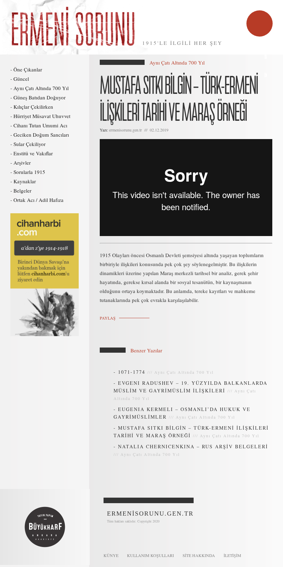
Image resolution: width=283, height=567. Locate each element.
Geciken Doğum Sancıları (41, 134)
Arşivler (22, 162)
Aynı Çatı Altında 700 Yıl (41, 88)
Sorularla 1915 (29, 171)
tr (265, 57)
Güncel (21, 78)
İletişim (232, 555)
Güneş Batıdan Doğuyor (39, 97)
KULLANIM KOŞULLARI (150, 555)
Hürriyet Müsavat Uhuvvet (41, 116)
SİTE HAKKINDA (199, 555)
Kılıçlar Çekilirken (33, 106)
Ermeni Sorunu (74, 27)
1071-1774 (131, 372)
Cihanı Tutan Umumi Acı (40, 125)
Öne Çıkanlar (27, 69)
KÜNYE (111, 555)
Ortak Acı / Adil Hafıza (38, 199)
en (265, 75)
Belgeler (22, 190)
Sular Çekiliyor (29, 143)
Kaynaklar (24, 181)
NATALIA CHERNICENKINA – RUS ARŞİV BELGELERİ (193, 446)
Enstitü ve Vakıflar (33, 153)
